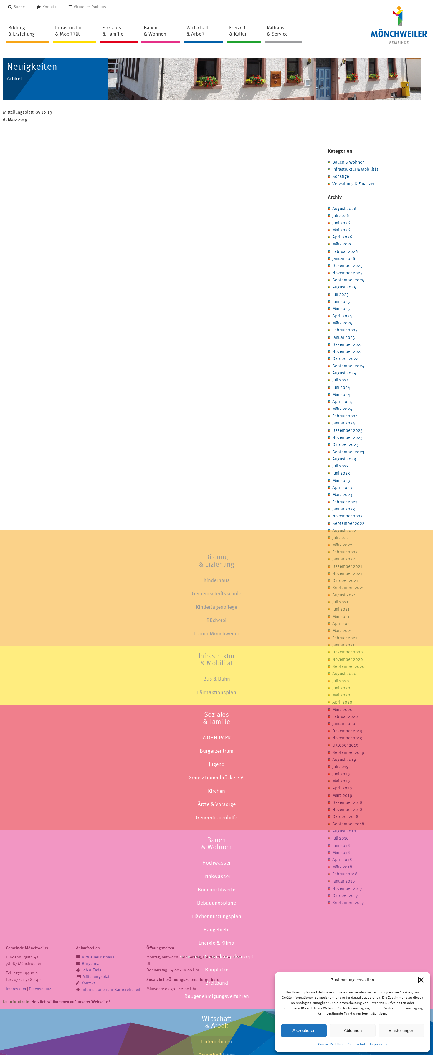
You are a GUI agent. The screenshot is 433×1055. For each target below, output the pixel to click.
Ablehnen (353, 1030)
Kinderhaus (217, 580)
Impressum (378, 1044)
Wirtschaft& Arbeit (216, 1022)
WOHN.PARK (216, 737)
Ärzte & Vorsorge (217, 804)
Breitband (216, 983)
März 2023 (342, 494)
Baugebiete (216, 929)
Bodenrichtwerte (216, 889)
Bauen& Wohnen (216, 843)
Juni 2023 (341, 472)
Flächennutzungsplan (216, 916)
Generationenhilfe (216, 817)
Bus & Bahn (216, 679)
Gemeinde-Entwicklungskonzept (216, 956)
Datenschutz (357, 1044)
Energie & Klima (216, 943)
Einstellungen (401, 1030)
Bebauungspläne (216, 903)
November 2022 (347, 515)
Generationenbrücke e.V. (217, 777)
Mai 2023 (341, 480)
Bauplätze (216, 969)
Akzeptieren (303, 1030)
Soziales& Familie (216, 718)
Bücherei (216, 620)
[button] (421, 980)
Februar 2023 (345, 501)
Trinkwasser (216, 876)
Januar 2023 (343, 508)
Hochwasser (216, 863)
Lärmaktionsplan (216, 692)
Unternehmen (216, 1041)
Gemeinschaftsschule (216, 593)
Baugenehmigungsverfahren (216, 996)
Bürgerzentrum (217, 750)
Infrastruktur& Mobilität (216, 659)
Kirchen (216, 790)
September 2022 (348, 523)
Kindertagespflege (216, 606)
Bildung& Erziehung (216, 560)
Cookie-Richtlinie (331, 1044)
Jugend (216, 764)
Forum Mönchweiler (216, 633)
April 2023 (342, 487)
